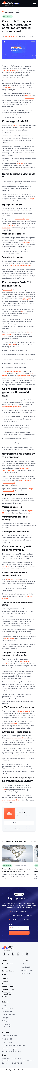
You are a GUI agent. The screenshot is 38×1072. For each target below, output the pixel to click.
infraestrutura (9, 638)
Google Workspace (27, 970)
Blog (4, 975)
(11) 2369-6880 (7, 1039)
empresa (20, 163)
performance (29, 98)
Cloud (4, 790)
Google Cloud (25, 974)
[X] (18, 954)
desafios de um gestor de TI (11, 407)
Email (10, 924)
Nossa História (7, 964)
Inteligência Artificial (8, 1014)
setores (11, 378)
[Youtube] (27, 954)
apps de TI (13, 724)
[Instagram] (3, 954)
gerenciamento (27, 242)
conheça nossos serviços (10, 800)
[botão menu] (34, 3)
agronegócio (26, 299)
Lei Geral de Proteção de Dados (20, 265)
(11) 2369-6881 (7, 1042)
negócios (28, 96)
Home (4, 960)
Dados (4, 1005)
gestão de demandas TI (13, 371)
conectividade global (22, 219)
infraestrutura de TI (9, 87)
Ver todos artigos (18, 823)
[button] (31, 841)
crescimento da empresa (10, 70)
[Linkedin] (13, 954)
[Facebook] (8, 954)
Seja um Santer (8, 971)
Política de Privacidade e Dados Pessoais (8, 984)
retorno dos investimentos (18, 738)
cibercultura (6, 566)
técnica (23, 311)
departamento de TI (23, 376)
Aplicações (5, 1021)
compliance (6, 228)
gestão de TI (7, 290)
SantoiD (23, 964)
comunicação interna (13, 579)
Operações (5, 1018)
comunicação (12, 225)
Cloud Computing (24, 711)
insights (32, 199)
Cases (4, 967)
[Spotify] (22, 954)
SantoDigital (9, 36)
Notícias (5, 978)
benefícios (12, 344)
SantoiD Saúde (25, 967)
